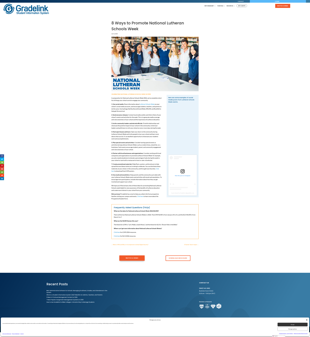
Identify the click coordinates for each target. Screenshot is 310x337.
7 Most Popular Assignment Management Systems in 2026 (64, 300)
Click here (140, 196)
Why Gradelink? (209, 6)
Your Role (220, 6)
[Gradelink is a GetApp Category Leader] (213, 308)
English (276, 336)
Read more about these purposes (301, 333)
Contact (241, 1)
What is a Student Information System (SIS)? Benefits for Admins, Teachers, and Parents (74, 295)
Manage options (292, 329)
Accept (292, 324)
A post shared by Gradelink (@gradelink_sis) (182, 193)
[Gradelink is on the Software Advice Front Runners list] (218, 308)
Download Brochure (178, 258)
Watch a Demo (132, 258)
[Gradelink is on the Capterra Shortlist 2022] (201, 308)
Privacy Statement (16, 333)
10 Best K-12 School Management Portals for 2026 (61, 297)
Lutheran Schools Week (147, 104)
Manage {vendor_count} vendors (286, 333)
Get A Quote (241, 6)
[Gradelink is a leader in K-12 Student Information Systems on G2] (207, 308)
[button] (307, 320)
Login (277, 1)
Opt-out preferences (6, 333)
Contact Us (204, 283)
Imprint (22, 333)
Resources (230, 6)
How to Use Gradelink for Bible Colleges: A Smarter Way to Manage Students (70, 302)
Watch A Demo (282, 6)
